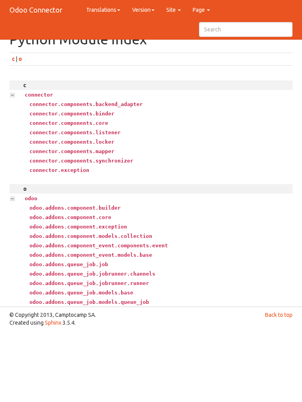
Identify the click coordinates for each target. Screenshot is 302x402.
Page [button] (199, 10)
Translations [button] (101, 10)
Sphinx (53, 323)
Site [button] (171, 10)
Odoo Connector (36, 10)
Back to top (279, 315)
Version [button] (141, 10)
